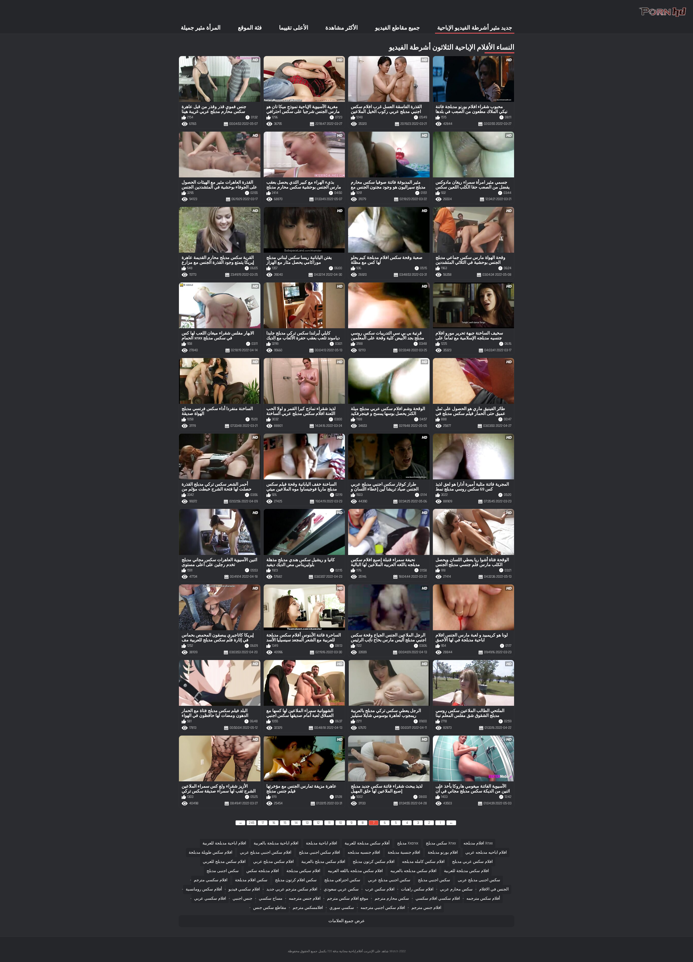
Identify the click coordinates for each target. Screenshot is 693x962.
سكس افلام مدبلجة (251, 880)
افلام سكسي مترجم (210, 880)
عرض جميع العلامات (346, 921)
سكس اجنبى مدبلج (223, 870)
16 (273, 822)
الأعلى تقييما (293, 27)
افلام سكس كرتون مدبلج (373, 861)
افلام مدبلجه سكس (262, 870)
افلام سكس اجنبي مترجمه (383, 907)
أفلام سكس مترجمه (483, 898)
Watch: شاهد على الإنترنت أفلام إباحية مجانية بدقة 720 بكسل (358, 951)
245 (251, 822)
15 (284, 822)
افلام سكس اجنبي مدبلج (319, 852)
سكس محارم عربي (456, 889)
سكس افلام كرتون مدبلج (296, 880)
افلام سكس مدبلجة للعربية (466, 870)
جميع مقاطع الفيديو (397, 27)
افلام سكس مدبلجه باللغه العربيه (355, 870)
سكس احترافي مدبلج (342, 880)
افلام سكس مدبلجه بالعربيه (413, 870)
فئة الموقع (250, 27)
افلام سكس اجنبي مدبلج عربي (265, 852)
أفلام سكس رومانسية (204, 889)
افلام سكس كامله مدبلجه (423, 861)
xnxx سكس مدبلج (441, 843)
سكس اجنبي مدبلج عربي (389, 880)
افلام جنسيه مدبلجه (364, 852)
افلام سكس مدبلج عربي (273, 861)
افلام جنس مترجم (426, 907)
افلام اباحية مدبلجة (321, 843)
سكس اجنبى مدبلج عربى (479, 880)
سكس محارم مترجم (392, 898)
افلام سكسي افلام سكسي (438, 898)
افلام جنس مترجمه (305, 898)
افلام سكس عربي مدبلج (472, 861)
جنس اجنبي (242, 898)
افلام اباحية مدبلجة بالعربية (276, 843)
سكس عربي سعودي (341, 889)
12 (318, 822)
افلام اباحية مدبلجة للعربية (224, 843)
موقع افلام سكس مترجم (347, 898)
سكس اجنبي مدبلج (434, 880)
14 (296, 822)
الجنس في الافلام (494, 889)
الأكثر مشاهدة (341, 27)
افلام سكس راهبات (417, 889)
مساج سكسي (270, 898)
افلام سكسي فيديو (244, 889)
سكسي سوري (341, 907)
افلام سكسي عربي (210, 898)
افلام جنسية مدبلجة (404, 852)
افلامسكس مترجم (308, 907)
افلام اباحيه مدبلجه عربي (486, 852)
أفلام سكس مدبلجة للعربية (367, 843)
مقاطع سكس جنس (269, 907)
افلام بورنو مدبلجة (443, 852)
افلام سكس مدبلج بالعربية (323, 861)
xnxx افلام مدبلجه (478, 843)
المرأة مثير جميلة (201, 27)
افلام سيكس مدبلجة (303, 870)
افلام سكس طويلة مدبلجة (210, 852)
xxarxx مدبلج (407, 843)
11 (329, 822)
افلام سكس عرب (379, 889)
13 (307, 822)
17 (262, 822)
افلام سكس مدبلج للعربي (224, 861)
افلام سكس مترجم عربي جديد (291, 889)
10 (340, 822)
